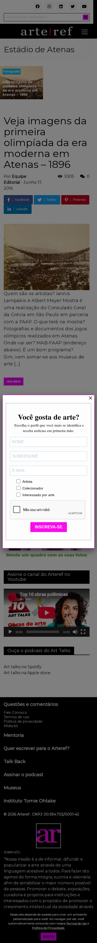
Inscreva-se (48, 527)
